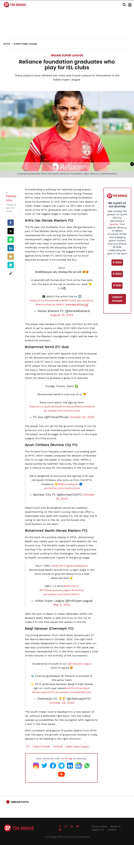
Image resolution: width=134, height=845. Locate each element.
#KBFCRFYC (59, 565)
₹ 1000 (117, 285)
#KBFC (60, 304)
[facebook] (10, 222)
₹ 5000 (117, 262)
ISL (28, 746)
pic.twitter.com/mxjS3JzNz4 (62, 488)
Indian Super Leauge (67, 55)
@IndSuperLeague (79, 663)
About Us (115, 826)
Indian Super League (77, 746)
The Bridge (67, 758)
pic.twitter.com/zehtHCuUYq (62, 410)
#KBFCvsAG (69, 300)
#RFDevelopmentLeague (55, 590)
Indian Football (41, 746)
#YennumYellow (45, 304)
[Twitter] (10, 231)
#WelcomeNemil (84, 406)
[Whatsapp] (10, 239)
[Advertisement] (67, 29)
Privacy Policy (99, 826)
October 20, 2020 (82, 417)
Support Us (98, 829)
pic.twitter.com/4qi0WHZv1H (73, 692)
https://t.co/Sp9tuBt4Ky (44, 406)
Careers (111, 829)
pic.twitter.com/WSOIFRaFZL (61, 594)
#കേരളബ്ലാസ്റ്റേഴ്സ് (77, 304)
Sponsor (114, 224)
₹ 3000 (117, 274)
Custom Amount (117, 299)
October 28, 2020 (61, 702)
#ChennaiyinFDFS (43, 692)
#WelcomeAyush (68, 484)
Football (57, 746)
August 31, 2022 (61, 315)
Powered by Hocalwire (77, 836)
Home (6, 43)
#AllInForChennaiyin (77, 688)
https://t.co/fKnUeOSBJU (46, 300)
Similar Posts (20, 802)
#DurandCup (85, 300)
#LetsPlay (78, 590)
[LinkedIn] (10, 248)
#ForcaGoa (66, 406)
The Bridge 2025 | (55, 836)
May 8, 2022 (61, 604)
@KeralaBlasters (77, 565)
